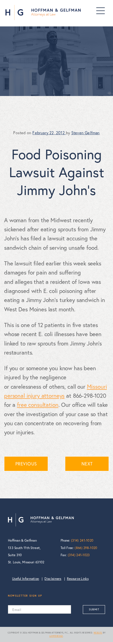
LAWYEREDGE (56, 636)
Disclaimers (52, 579)
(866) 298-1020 (86, 548)
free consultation (37, 404)
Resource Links (78, 579)
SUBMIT (94, 609)
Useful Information (25, 579)
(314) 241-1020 (82, 540)
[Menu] (100, 10)
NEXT (87, 464)
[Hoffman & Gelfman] (43, 12)
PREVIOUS (26, 464)
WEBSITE (98, 632)
